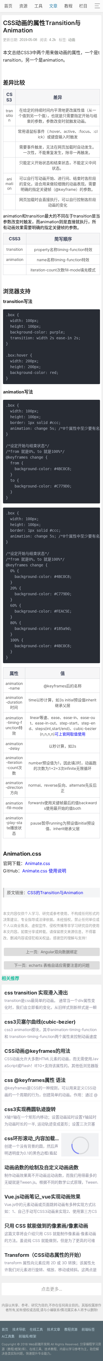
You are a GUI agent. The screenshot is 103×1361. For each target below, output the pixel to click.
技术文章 (53, 1329)
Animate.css (37, 863)
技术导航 (19, 1329)
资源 (23, 6)
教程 (68, 6)
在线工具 (36, 1329)
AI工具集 (8, 1336)
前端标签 (88, 1329)
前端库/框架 (27, 1336)
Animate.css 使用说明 (44, 871)
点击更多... (51, 1289)
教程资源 (70, 1329)
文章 (53, 6)
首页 (8, 6)
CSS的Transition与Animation (55, 892)
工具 (38, 6)
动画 (71, 40)
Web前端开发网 (39, 1344)
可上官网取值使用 (70, 734)
